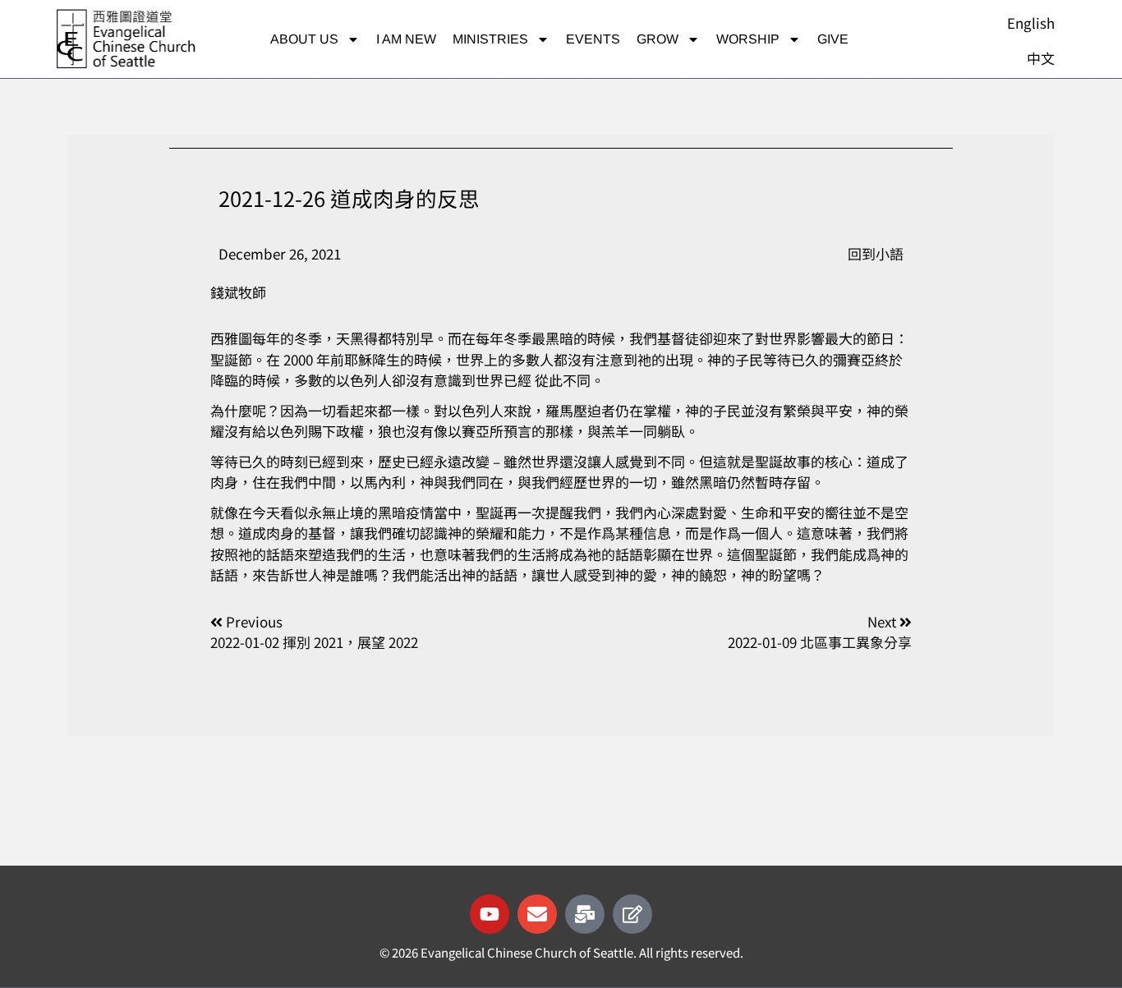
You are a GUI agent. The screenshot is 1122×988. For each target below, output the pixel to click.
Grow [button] (657, 39)
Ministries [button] (490, 39)
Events (593, 39)
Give (832, 39)
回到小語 (876, 253)
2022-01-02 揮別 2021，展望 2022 (314, 642)
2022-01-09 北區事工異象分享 (820, 642)
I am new (406, 39)
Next (883, 621)
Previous (254, 621)
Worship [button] (747, 39)
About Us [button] (304, 39)
